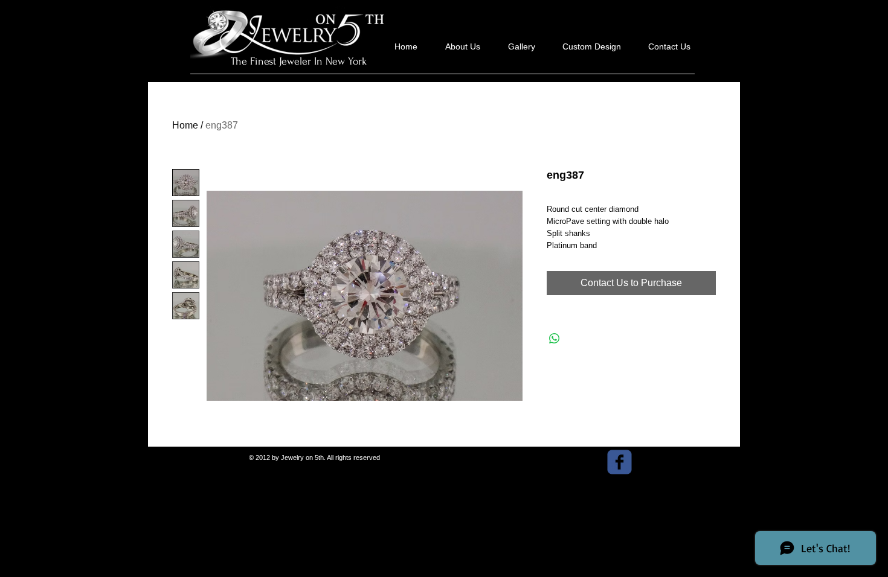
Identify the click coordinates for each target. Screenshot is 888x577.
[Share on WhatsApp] (554, 338)
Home (185, 125)
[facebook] (619, 462)
